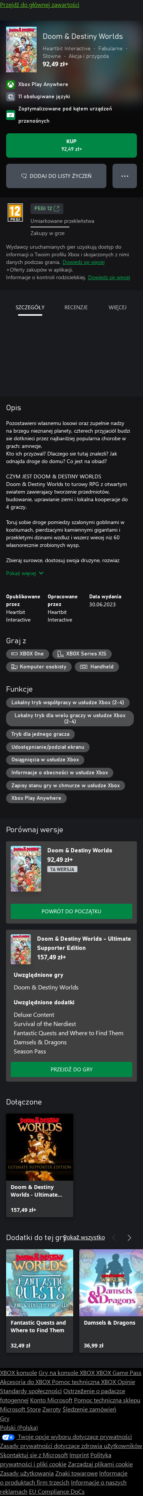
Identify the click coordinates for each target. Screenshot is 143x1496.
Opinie (126, 1382)
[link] (39, 1165)
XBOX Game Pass (118, 1372)
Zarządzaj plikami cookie (100, 1464)
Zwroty (51, 1409)
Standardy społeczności (31, 1391)
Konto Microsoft (51, 1400)
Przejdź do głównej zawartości (39, 4)
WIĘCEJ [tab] (118, 307)
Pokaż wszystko (84, 1237)
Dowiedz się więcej (83, 261)
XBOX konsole (18, 1372)
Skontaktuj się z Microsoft (34, 1455)
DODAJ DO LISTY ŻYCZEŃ (61, 175)
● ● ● (125, 176)
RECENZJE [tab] (76, 307)
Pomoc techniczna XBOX (84, 1382)
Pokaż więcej (21, 573)
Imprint (79, 1455)
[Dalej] (129, 1237)
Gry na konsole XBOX (67, 1372)
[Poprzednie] (114, 1237)
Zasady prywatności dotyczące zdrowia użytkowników (71, 1446)
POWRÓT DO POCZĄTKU (71, 911)
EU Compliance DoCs (57, 1491)
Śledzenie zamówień (89, 1409)
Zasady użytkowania (27, 1473)
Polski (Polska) (19, 1427)
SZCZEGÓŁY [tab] (30, 307)
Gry (5, 1418)
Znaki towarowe (76, 1473)
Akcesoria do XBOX (26, 1382)
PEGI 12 (43, 208)
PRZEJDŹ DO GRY (72, 1069)
